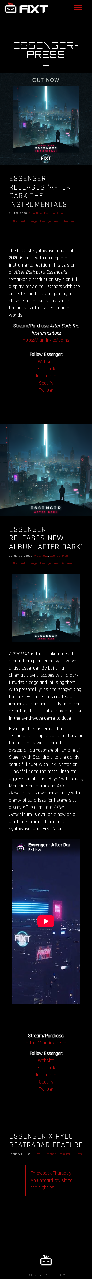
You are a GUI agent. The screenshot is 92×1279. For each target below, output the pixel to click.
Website (46, 361)
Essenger (33, 221)
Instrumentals (69, 221)
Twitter (46, 390)
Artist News (36, 213)
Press (37, 1154)
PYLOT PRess (74, 1154)
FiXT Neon (67, 563)
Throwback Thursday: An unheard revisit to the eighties (51, 1180)
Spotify (46, 383)
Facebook (46, 368)
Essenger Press (53, 213)
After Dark (19, 221)
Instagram (46, 376)
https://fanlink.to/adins (46, 340)
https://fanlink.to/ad (46, 1043)
